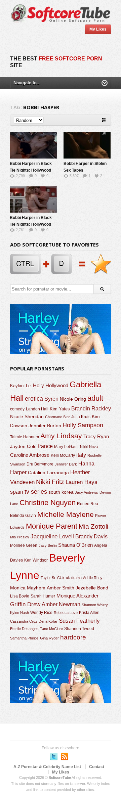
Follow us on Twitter (54, 756)
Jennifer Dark (66, 464)
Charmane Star (57, 417)
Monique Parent (51, 526)
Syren (51, 399)
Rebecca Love (66, 613)
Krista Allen (89, 612)
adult (95, 398)
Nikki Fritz (50, 481)
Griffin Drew (25, 604)
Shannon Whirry (95, 605)
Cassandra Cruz (23, 621)
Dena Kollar (48, 621)
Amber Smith (60, 587)
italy (81, 455)
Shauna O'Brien (75, 545)
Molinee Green (23, 545)
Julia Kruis (80, 416)
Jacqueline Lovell (52, 536)
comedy (17, 409)
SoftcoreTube (60, 777)
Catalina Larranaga (48, 472)
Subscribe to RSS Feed (65, 756)
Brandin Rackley (91, 408)
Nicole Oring (73, 399)
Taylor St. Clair (53, 578)
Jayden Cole (23, 446)
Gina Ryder (49, 638)
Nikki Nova (89, 447)
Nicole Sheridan (27, 416)
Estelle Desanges (24, 629)
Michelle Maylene (65, 514)
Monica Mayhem (27, 587)
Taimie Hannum (24, 437)
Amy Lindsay (61, 436)
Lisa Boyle (19, 596)
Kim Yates (60, 408)
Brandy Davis (91, 536)
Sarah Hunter (43, 596)
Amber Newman (61, 604)
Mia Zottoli (93, 526)
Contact (96, 766)
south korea (61, 492)
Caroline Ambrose (29, 455)
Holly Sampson (83, 425)
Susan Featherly (79, 621)
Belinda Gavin (23, 515)
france (45, 446)
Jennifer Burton (45, 425)
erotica (34, 398)
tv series (36, 491)
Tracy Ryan (96, 436)
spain (16, 492)
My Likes (98, 29)
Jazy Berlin (48, 545)
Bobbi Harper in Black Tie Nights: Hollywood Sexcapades (31, 170)
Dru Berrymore (40, 464)
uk (68, 578)
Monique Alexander (77, 595)
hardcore (73, 637)
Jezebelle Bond (92, 587)
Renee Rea (87, 503)
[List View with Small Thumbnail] (103, 120)
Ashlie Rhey (93, 578)
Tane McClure (51, 629)
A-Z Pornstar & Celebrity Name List (47, 766)
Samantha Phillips (24, 638)
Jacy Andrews (86, 492)
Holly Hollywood (50, 385)
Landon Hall (37, 409)
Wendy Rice (41, 612)
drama (76, 578)
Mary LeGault (66, 446)
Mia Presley (19, 537)
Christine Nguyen (47, 502)
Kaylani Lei (21, 385)
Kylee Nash (19, 613)
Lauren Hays (81, 482)
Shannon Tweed (79, 628)
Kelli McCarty (63, 455)
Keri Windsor (36, 560)
